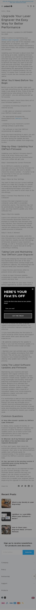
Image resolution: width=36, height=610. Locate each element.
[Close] (32, 289)
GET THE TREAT (18, 316)
